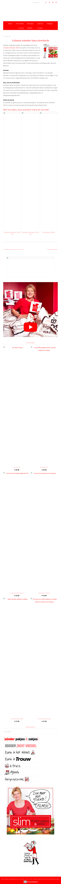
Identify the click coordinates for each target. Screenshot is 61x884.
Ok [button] (25, 881)
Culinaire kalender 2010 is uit (12, 233)
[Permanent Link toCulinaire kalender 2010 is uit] (12, 113)
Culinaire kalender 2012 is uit (30, 233)
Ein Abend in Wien (48, 232)
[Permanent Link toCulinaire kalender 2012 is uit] (30, 113)
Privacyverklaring (32, 881)
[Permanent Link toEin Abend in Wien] (48, 113)
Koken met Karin (30, 13)
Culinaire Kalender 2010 (11, 48)
